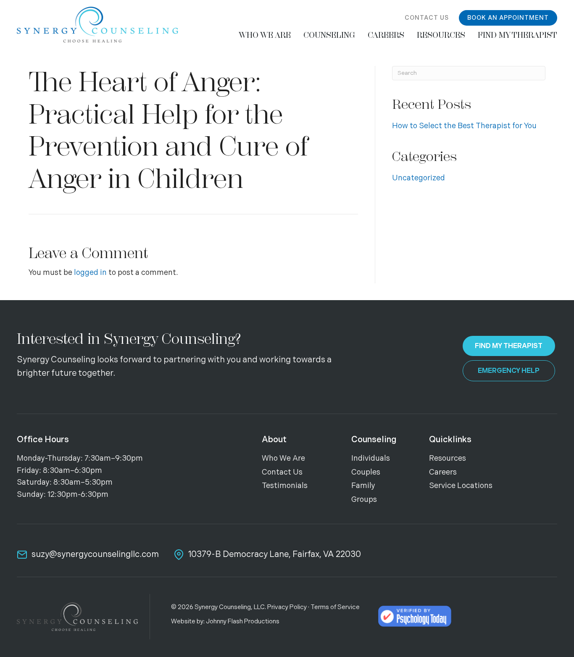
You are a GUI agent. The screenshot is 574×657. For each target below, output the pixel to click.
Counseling (374, 440)
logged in (90, 272)
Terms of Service (335, 607)
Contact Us (427, 17)
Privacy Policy (287, 607)
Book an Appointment (508, 17)
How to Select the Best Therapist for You (464, 125)
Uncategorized (418, 178)
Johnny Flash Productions (242, 621)
